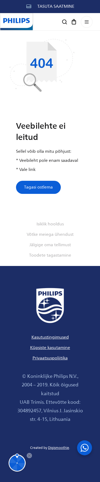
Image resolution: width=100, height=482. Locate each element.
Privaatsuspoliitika (50, 358)
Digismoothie (58, 448)
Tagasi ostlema (38, 187)
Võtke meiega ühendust (50, 234)
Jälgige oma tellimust (50, 244)
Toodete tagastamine (50, 255)
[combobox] (50, 23)
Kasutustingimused (50, 337)
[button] (74, 21)
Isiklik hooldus (50, 224)
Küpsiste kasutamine (50, 347)
